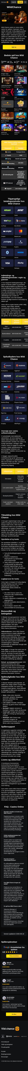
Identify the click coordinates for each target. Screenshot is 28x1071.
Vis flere (14, 1014)
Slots (24, 62)
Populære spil (3, 62)
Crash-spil (18, 62)
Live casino (11, 62)
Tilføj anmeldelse (14, 956)
